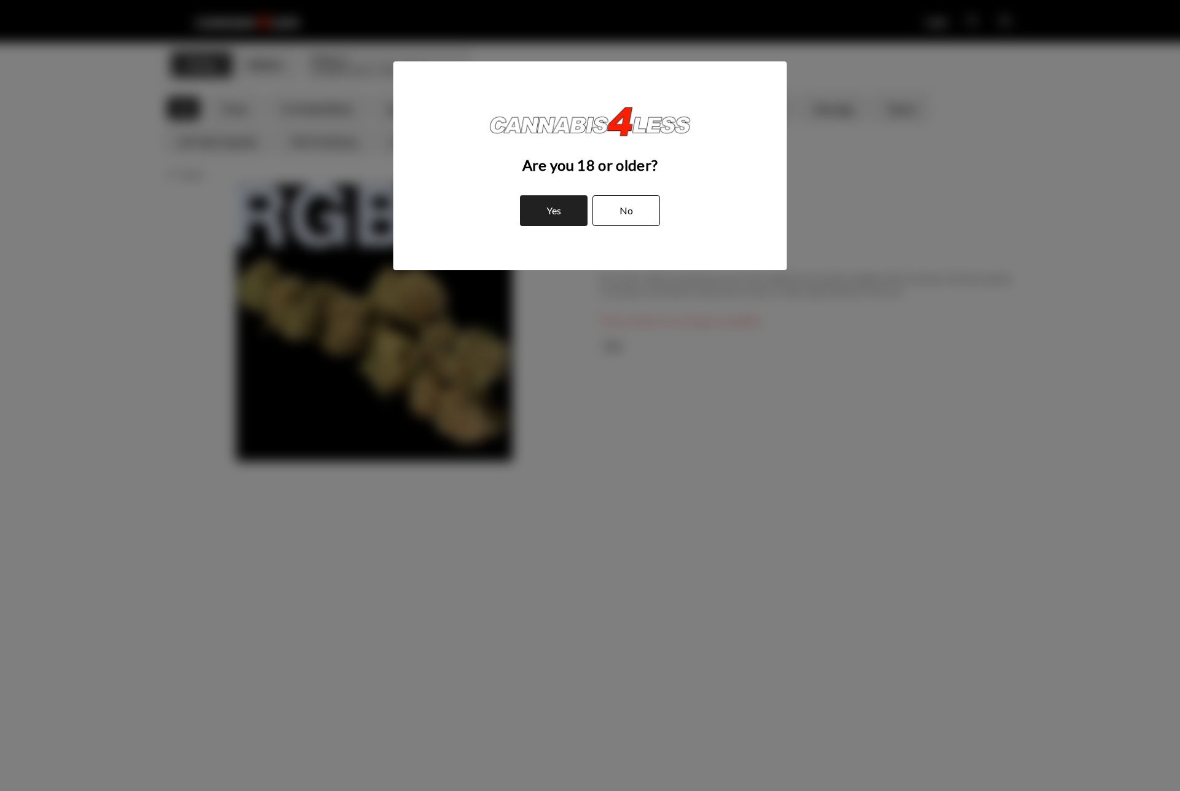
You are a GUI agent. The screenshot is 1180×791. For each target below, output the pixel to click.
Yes (553, 210)
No (626, 210)
